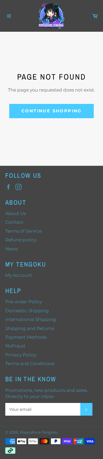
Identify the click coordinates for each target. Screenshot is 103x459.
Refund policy (20, 239)
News (11, 248)
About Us (15, 213)
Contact (14, 222)
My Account (18, 275)
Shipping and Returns (29, 328)
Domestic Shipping (27, 310)
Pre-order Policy (23, 301)
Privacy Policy (20, 354)
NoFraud (15, 345)
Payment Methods (25, 337)
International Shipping (30, 319)
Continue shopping (51, 110)
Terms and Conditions (29, 363)
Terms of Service (23, 231)
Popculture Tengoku (39, 432)
